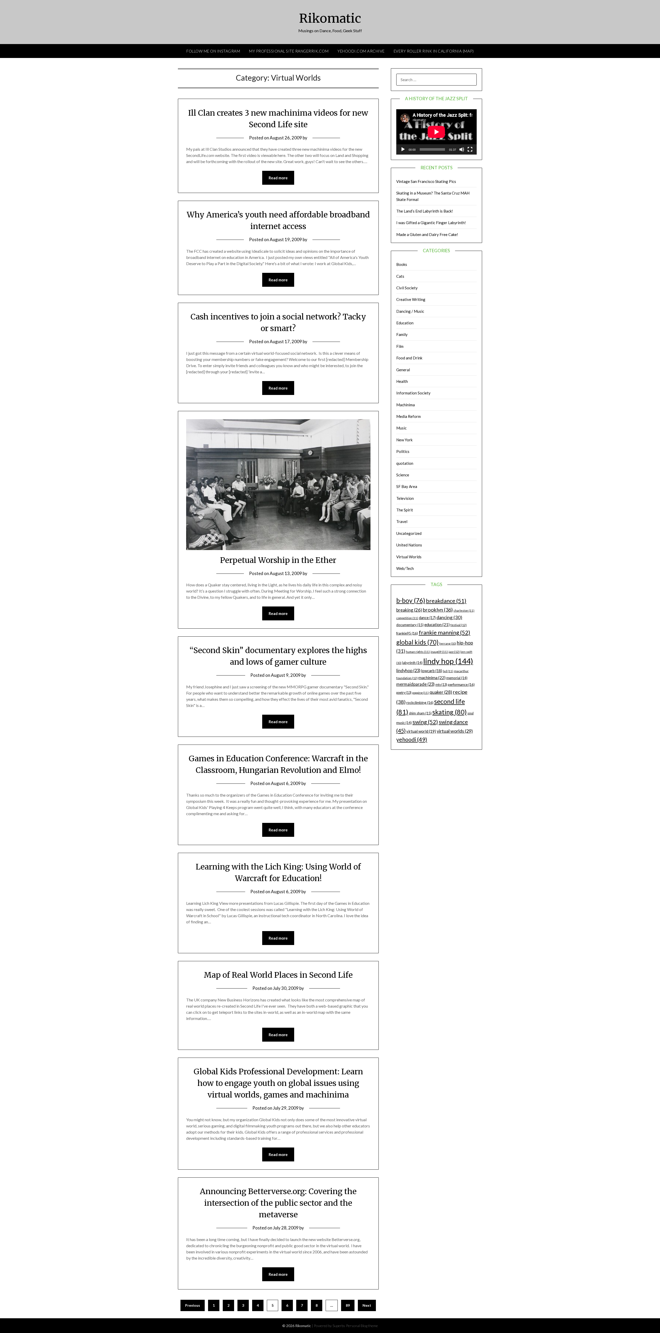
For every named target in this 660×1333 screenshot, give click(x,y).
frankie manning (444, 632)
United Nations (409, 545)
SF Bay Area (406, 486)
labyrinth (412, 663)
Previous (192, 1305)
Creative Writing (410, 299)
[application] (436, 132)
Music (401, 428)
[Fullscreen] (470, 149)
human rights (418, 651)
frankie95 (407, 633)
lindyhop (408, 670)
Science (402, 475)
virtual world (421, 731)
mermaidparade (415, 684)
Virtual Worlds (409, 556)
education (437, 624)
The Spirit (404, 510)
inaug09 (439, 651)
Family (402, 334)
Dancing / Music (410, 311)
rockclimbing (419, 702)
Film (399, 346)
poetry (403, 693)
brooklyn (438, 610)
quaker (441, 692)
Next (366, 1305)
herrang (447, 643)
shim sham (420, 713)
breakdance (446, 600)
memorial (456, 678)
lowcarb (431, 671)
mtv (441, 685)
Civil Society (407, 287)
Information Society (413, 393)
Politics (402, 451)
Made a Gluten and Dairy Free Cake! (427, 234)
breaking (409, 610)
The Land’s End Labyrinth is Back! (424, 211)
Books (401, 264)
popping (420, 692)
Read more (278, 177)
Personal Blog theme (362, 1325)
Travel (401, 521)
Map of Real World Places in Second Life (278, 975)
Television (405, 498)
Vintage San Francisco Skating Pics (426, 181)
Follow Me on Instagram (213, 51)
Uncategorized (409, 533)
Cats (400, 276)
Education (405, 322)
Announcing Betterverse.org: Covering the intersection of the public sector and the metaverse (278, 1202)
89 (348, 1305)
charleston (463, 610)
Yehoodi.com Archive (361, 51)
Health (402, 381)
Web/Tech (405, 568)
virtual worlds (455, 731)
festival (458, 625)
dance (427, 617)
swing (425, 721)
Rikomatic (330, 18)
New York (404, 439)
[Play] (403, 149)
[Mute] (461, 149)
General (403, 369)
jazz (454, 652)
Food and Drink (409, 358)
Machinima (405, 404)
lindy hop (448, 660)
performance (461, 684)
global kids (417, 642)
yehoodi (411, 739)
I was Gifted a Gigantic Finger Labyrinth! (431, 222)
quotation (404, 463)
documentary (410, 625)
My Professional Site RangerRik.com (288, 51)
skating (449, 712)
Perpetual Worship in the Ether (278, 560)
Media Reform (408, 416)
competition (407, 618)
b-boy (410, 600)
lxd (448, 671)
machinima (432, 677)
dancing (449, 617)
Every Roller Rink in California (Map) (434, 51)
